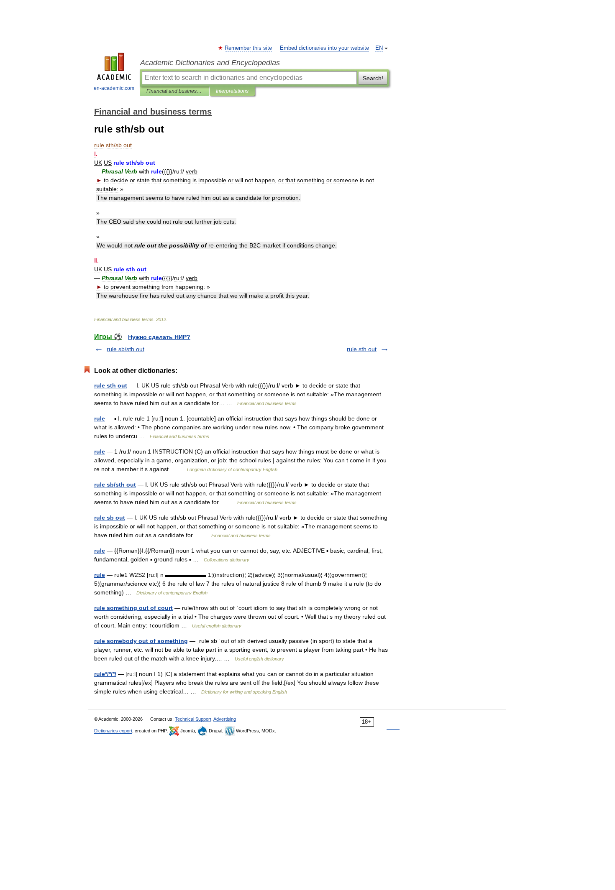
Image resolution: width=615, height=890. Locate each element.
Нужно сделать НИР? (159, 337)
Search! (373, 78)
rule (99, 418)
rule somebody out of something (141, 641)
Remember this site (249, 48)
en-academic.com (114, 88)
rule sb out (109, 517)
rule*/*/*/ (105, 674)
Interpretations (232, 91)
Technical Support (193, 719)
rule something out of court (133, 607)
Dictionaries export (113, 730)
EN (379, 48)
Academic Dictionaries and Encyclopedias (210, 63)
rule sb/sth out (125, 349)
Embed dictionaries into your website (324, 48)
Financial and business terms (174, 91)
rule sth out (362, 349)
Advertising (224, 719)
